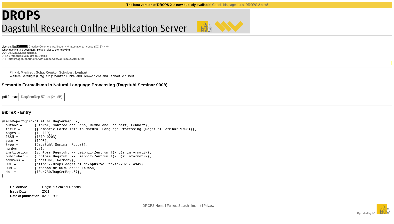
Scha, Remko (46, 72)
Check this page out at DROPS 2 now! (240, 5)
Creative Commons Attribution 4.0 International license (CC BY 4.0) (68, 46)
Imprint (196, 205)
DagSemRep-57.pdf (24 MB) (41, 97)
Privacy (209, 205)
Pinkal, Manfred (21, 72)
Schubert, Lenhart (73, 72)
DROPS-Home (153, 205)
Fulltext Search (178, 205)
